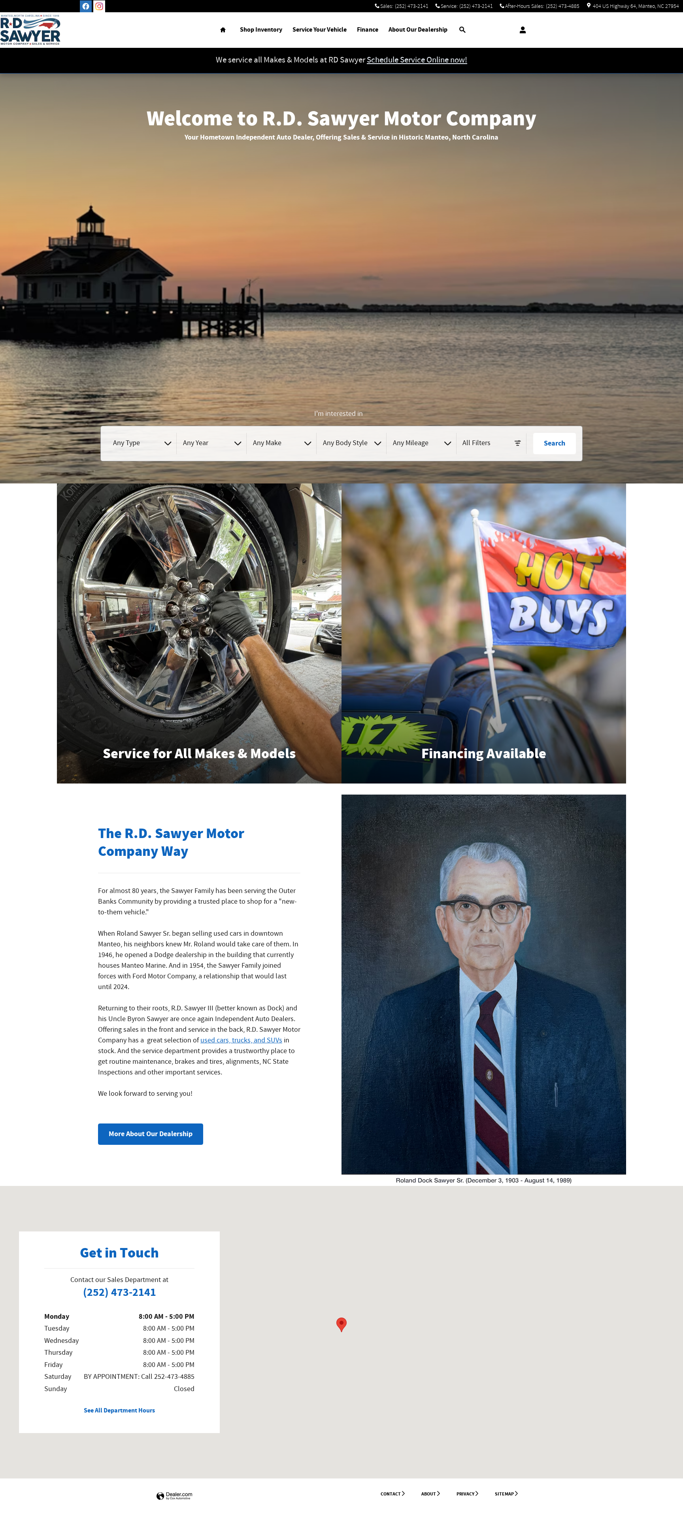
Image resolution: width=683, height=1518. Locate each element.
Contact (391, 1494)
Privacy (465, 1494)
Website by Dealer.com (174, 1496)
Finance (367, 30)
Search (554, 443)
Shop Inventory (261, 30)
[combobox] (142, 443)
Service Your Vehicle (319, 30)
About (428, 1494)
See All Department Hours (119, 1411)
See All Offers (484, 775)
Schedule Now (199, 775)
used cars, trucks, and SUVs (241, 1040)
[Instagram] (99, 6)
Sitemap (504, 1494)
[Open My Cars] (520, 30)
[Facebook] (86, 6)
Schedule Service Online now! (417, 60)
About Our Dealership (418, 30)
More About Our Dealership (150, 1134)
